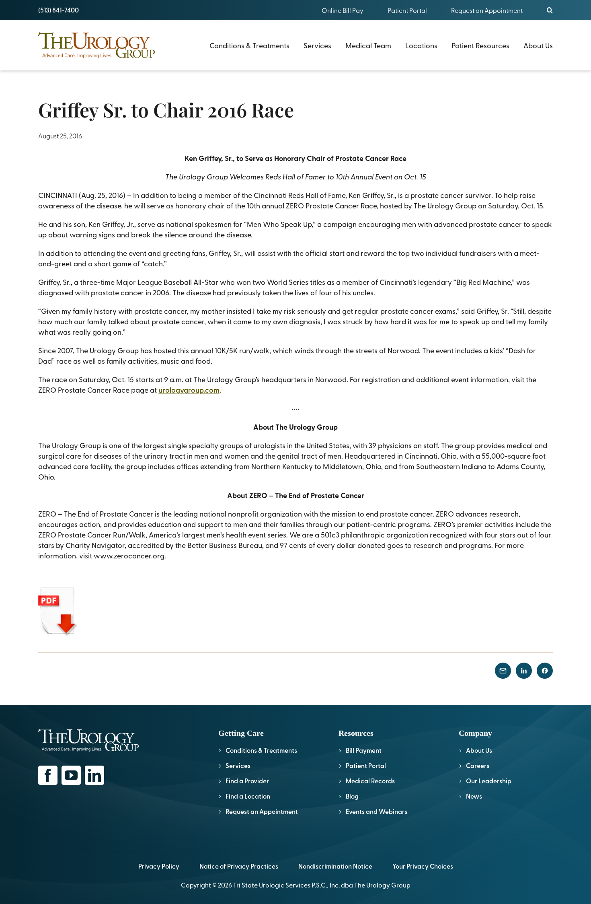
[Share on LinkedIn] (524, 671)
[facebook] (47, 775)
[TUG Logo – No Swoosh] (96, 36)
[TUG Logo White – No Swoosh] (88, 732)
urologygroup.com (189, 390)
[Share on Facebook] (545, 671)
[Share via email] (503, 671)
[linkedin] (94, 775)
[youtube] (71, 775)
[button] (550, 10)
